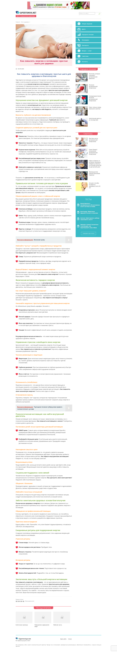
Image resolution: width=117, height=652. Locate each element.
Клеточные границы (22, 625)
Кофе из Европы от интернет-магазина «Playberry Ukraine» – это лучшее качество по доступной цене (95, 164)
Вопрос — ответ (87, 51)
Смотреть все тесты (88, 233)
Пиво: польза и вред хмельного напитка (95, 108)
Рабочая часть (57, 625)
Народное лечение (88, 34)
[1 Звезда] (16, 601)
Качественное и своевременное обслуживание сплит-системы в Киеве (90, 205)
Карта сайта (63, 639)
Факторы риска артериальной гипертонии (93, 140)
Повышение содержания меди (42, 625)
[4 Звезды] (22, 601)
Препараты (85, 45)
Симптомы (85, 56)
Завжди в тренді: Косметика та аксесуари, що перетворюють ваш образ (89, 226)
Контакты (85, 61)
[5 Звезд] (24, 601)
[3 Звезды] (20, 601)
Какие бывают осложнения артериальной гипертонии (93, 152)
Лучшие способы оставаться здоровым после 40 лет (94, 185)
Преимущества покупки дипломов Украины (94, 173)
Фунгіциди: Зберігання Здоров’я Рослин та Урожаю (89, 212)
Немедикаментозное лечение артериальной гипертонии (95, 98)
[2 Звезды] (18, 601)
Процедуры (85, 40)
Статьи (70, 639)
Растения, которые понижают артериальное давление (94, 76)
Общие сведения (87, 24)
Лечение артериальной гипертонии (93, 86)
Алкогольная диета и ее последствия (95, 119)
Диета (83, 29)
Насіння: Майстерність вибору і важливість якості (89, 218)
